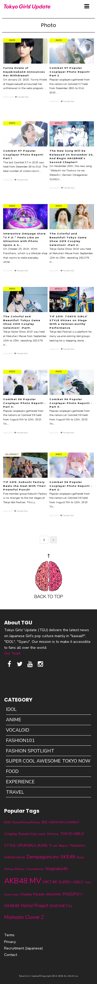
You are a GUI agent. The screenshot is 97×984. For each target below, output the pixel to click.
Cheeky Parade (32, 894)
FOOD (12, 771)
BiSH (7, 822)
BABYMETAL (61, 905)
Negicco (63, 846)
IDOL (11, 709)
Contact (10, 954)
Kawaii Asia (27, 834)
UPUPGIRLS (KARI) (32, 845)
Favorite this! (22, 97)
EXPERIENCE (20, 782)
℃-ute (53, 846)
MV (35, 880)
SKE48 (68, 856)
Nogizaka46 (56, 869)
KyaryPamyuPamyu (26, 822)
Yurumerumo (35, 869)
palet (41, 834)
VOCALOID (17, 730)
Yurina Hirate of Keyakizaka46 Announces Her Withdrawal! (24, 71)
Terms (9, 935)
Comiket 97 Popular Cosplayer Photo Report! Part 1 (23, 154)
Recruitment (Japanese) (23, 948)
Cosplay (10, 834)
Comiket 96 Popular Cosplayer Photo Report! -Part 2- (70, 486)
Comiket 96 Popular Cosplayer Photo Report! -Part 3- (70, 403)
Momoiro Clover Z (24, 917)
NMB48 (11, 906)
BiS (44, 822)
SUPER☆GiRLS (70, 882)
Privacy (10, 941)
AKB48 (16, 881)
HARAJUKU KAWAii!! (64, 822)
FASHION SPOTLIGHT (30, 751)
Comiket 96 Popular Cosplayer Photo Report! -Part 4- (24, 403)
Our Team (12, 653)
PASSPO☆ (73, 894)
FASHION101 (20, 740)
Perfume (52, 834)
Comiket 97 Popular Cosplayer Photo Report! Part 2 (69, 71)
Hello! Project (35, 906)
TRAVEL (15, 792)
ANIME (13, 720)
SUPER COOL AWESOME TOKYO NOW (48, 761)
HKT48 (50, 882)
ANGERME (53, 894)
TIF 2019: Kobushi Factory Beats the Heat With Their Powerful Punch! (24, 486)
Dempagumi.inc (42, 857)
